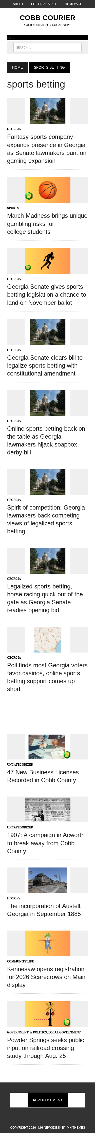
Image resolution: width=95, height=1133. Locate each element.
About (18, 4)
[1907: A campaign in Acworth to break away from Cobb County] (47, 819)
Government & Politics (27, 1032)
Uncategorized (20, 764)
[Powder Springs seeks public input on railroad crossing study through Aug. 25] (47, 1024)
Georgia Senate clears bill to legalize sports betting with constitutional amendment (45, 365)
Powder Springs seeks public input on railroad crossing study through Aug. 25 (45, 1047)
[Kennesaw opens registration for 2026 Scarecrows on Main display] (47, 953)
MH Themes (76, 1127)
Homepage (73, 4)
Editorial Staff (44, 4)
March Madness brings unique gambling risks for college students (47, 223)
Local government (64, 1032)
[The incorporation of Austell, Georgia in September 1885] (47, 890)
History (13, 898)
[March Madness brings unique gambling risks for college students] (47, 199)
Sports (13, 208)
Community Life (20, 961)
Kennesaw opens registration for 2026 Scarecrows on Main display (46, 977)
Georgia (14, 129)
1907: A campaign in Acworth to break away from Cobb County (46, 842)
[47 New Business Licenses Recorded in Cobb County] (47, 756)
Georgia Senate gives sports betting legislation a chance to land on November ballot (46, 294)
